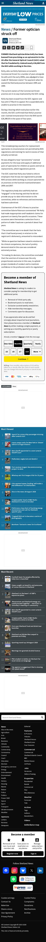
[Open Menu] (2, 3)
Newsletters (28, 816)
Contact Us (6, 901)
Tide (25, 803)
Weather (4, 812)
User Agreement (8, 912)
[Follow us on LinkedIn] (40, 870)
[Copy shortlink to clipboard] (22, 48)
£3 (7, 351)
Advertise (5, 905)
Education (4, 761)
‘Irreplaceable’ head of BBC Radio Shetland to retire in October (24, 501)
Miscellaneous (29, 793)
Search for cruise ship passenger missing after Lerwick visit (27, 435)
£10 (27, 351)
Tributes (27, 736)
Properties (28, 778)
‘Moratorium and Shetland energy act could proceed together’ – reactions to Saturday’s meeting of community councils (26, 604)
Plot (25, 790)
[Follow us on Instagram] (14, 870)
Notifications (30, 909)
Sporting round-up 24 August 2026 (25, 642)
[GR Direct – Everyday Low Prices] (23, 15)
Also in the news (7, 729)
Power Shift (5, 798)
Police (3, 792)
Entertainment (6, 772)
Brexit (3, 738)
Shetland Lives (29, 742)
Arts (2, 735)
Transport (4, 807)
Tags (26, 810)
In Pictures (28, 734)
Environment (5, 775)
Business (4, 741)
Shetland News (15, 38)
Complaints (29, 901)
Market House (29, 761)
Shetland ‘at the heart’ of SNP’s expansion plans (24, 594)
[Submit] (42, 717)
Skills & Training (30, 774)
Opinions (5, 816)
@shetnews (14, 40)
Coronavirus (5, 752)
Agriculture (5, 732)
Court (3, 758)
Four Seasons (29, 745)
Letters (4, 820)
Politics (4, 795)
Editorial (27, 726)
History (4, 781)
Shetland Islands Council (33, 755)
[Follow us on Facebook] (6, 870)
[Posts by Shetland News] (5, 40)
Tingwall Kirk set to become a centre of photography (27, 517)
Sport (3, 804)
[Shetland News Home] (23, 5)
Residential (28, 781)
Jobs (26, 768)
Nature (3, 789)
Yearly (38, 343)
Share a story (6, 909)
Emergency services (8, 767)
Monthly (18, 343)
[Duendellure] (23, 132)
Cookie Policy (30, 898)
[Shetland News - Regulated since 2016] (23, 888)
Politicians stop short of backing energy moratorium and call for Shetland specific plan (27, 510)
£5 (13, 351)
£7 (20, 351)
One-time (8, 343)
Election (4, 764)
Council (4, 755)
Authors (27, 813)
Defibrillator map (31, 825)
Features (28, 730)
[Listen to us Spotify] (13, 879)
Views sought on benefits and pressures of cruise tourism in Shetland (27, 586)
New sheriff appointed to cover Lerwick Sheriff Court (26, 452)
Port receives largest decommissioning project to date (27, 468)
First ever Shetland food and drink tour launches (26, 627)
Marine (3, 787)
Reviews (4, 822)
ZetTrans (27, 764)
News (6, 29)
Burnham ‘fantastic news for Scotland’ (27, 524)
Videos (27, 820)
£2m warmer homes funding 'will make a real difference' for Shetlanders (27, 484)
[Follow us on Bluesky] (23, 870)
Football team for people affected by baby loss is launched (26, 578)
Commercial (29, 749)
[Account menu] (43, 3)
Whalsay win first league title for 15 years (28, 475)
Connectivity (5, 749)
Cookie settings (7, 898)
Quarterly (28, 343)
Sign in (33, 853)
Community (5, 747)
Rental (26, 784)
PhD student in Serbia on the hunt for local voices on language (26, 660)
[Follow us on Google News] (27, 879)
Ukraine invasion (7, 809)
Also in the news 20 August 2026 (24, 492)
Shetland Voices (30, 739)
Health (3, 778)
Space (3, 801)
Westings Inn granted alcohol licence (26, 651)
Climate (4, 744)
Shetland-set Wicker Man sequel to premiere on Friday (25, 635)
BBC (25, 758)
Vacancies (28, 771)
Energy (3, 769)
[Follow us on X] (32, 870)
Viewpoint (4, 825)
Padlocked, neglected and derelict (25, 459)
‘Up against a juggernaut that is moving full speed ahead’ (27, 668)
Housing (4, 784)
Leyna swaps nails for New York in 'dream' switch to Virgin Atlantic (28, 443)
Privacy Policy (7, 916)
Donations (28, 905)
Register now (12, 853)
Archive (27, 807)
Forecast (27, 800)
